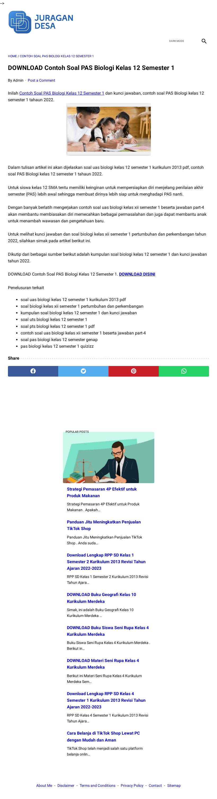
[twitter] (178, 21)
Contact (155, 785)
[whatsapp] (184, 371)
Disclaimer (65, 785)
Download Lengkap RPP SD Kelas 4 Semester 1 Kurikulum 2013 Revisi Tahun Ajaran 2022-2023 (106, 700)
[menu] (11, 40)
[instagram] (203, 21)
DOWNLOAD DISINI (137, 274)
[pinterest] (133, 371)
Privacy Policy (132, 785)
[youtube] (191, 21)
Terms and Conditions (97, 785)
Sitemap (174, 785)
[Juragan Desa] (44, 21)
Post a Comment (41, 80)
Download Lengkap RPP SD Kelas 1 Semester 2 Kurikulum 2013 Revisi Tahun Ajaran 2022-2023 (106, 562)
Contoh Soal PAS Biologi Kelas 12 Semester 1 (61, 93)
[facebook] (166, 21)
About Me (44, 785)
